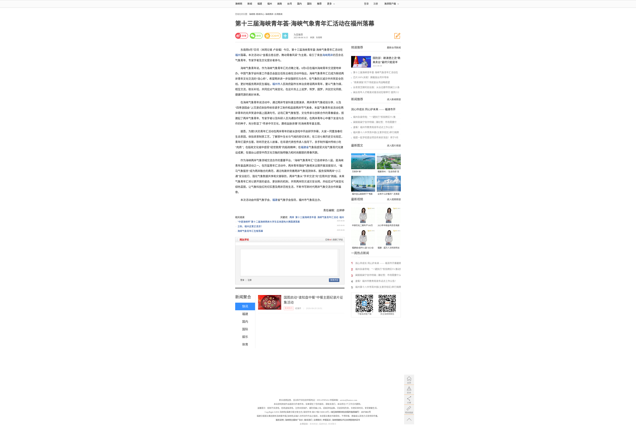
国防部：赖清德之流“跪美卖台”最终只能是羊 (386, 60)
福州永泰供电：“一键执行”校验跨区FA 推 (374, 117)
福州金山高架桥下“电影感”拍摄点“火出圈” (362, 194)
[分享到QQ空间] (272, 36)
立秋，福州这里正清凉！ (250, 226)
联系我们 (308, 420)
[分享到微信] (256, 36)
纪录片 (298, 308)
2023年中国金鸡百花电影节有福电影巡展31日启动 (388, 225)
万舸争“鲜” (357, 172)
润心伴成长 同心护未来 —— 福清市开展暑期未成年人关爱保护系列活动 (378, 263)
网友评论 (244, 239)
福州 (269, 3)
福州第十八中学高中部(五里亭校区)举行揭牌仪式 (379, 287)
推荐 (319, 3)
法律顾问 (317, 420)
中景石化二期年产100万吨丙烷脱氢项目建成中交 (363, 225)
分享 (285, 36)
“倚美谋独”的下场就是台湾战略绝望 (371, 82)
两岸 (292, 217)
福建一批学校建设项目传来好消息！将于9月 (375, 137)
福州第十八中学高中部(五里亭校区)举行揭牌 (376, 132)
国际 (309, 3)
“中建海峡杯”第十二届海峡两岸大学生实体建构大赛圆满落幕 (269, 222)
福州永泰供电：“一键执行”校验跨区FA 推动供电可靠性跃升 (378, 269)
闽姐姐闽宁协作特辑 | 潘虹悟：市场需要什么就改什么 (378, 275)
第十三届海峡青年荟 (305, 217)
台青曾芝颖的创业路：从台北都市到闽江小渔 (376, 87)
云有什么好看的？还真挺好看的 (388, 194)
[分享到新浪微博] (241, 36)
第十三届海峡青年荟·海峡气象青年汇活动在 (375, 72)
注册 (375, 3)
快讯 (245, 306)
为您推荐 (298, 34)
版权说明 (280, 420)
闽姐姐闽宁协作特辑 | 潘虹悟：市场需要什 (375, 122)
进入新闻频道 (394, 99)
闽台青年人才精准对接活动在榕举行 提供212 (376, 92)
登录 (242, 280)
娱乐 (245, 337)
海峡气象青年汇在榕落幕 (250, 231)
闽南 (279, 3)
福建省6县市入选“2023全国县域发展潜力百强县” (363, 248)
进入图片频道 (394, 145)
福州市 (276, 84)
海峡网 (238, 3)
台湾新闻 (278, 14)
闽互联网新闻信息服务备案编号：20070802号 (351, 412)
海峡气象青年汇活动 (327, 217)
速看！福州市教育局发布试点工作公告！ (374, 127)
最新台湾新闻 (394, 47)
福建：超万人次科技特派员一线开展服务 (388, 248)
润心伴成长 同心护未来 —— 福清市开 (373, 109)
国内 (299, 3)
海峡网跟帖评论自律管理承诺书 (346, 420)
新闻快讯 (289, 308)
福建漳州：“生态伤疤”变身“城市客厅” (388, 172)
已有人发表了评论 (334, 240)
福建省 (305, 147)
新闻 (249, 3)
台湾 (289, 3)
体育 (245, 344)
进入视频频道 (394, 199)
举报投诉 (327, 420)
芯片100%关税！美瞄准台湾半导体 (371, 77)
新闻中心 (260, 14)
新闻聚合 (243, 297)
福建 (259, 3)
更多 (329, 3)
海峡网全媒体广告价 (294, 420)
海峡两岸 (269, 14)
